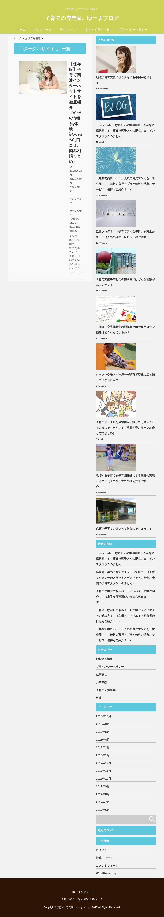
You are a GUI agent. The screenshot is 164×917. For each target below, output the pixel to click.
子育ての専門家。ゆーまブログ (82, 18)
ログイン (101, 850)
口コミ (73, 222)
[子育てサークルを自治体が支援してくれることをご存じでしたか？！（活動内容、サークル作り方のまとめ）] (116, 404)
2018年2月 (103, 747)
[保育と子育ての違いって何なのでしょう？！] (116, 511)
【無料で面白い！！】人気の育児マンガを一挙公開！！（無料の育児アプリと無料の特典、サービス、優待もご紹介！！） (125, 184)
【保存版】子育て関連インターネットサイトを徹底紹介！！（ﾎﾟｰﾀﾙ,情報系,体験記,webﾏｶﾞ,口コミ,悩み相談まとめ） (75, 113)
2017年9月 (103, 786)
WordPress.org (106, 873)
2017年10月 (103, 778)
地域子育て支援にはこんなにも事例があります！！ (124, 80)
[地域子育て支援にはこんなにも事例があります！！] (116, 59)
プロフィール (43, 29)
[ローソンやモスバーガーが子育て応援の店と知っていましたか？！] (116, 356)
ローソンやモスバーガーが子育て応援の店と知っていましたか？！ (125, 377)
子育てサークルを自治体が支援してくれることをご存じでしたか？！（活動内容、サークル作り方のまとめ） (125, 427)
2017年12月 (103, 763)
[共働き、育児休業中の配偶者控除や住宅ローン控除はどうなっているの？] (116, 309)
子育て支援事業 (106, 690)
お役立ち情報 (76, 180)
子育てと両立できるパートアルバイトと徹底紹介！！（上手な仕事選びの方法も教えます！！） (125, 596)
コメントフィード (107, 865)
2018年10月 (103, 716)
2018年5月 (103, 731)
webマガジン (75, 188)
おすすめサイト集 (98, 29)
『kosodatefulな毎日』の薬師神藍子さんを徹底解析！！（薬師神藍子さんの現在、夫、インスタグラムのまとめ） (125, 130)
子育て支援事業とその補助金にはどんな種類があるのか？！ (125, 282)
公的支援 (101, 682)
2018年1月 (103, 755)
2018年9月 (103, 724)
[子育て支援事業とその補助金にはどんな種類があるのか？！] (116, 261)
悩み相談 (74, 226)
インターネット (76, 200)
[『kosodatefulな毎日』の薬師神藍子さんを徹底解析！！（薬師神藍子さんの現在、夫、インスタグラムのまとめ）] (116, 107)
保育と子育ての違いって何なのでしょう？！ (124, 528)
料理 (99, 697)
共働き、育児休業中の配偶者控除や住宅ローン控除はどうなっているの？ (125, 329)
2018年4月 (103, 739)
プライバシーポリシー (133, 29)
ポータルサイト (76, 212)
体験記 (74, 218)
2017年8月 (103, 794)
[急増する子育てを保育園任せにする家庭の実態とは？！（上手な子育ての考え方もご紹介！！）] (116, 457)
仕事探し (101, 674)
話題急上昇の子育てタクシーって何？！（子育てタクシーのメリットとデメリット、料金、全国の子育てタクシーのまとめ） (125, 577)
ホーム (21, 29)
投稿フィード (104, 857)
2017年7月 (103, 802)
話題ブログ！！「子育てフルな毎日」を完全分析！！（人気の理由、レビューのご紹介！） (125, 234)
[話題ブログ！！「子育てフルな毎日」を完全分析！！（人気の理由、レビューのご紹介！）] (116, 213)
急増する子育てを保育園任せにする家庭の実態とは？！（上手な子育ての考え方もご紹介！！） (125, 481)
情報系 (73, 230)
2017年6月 (103, 809)
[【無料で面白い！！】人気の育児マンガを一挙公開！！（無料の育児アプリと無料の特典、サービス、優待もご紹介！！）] (116, 160)
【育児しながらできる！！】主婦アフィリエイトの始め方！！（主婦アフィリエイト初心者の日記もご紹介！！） (125, 615)
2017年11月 (103, 770)
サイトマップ (69, 29)
